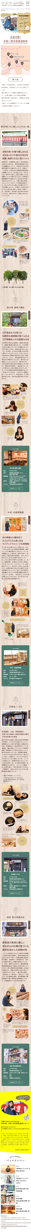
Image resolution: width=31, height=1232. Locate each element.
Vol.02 (17, 1176)
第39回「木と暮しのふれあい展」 (14, 287)
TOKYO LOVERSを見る (21, 1150)
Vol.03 (17, 1186)
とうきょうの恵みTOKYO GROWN (8, 9)
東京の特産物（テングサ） (12, 775)
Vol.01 (17, 1166)
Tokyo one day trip (20, 9)
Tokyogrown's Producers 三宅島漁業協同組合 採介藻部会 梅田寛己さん (13, 779)
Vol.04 (17, 1196)
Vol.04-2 (18, 1206)
